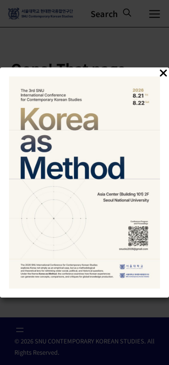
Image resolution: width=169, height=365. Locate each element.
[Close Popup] (163, 74)
